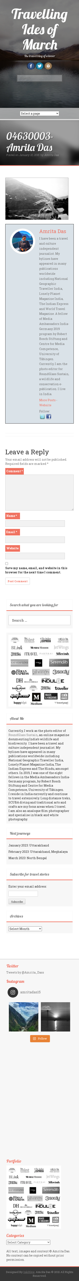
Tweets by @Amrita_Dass (25, 972)
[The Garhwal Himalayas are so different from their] (23, 1017)
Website (45, 405)
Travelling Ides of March (39, 29)
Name (11, 516)
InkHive (29, 1272)
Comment (14, 471)
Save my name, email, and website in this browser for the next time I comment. (36, 570)
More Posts (47, 400)
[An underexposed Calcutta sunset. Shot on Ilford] (55, 1017)
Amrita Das (51, 155)
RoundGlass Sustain (23, 735)
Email (11, 532)
